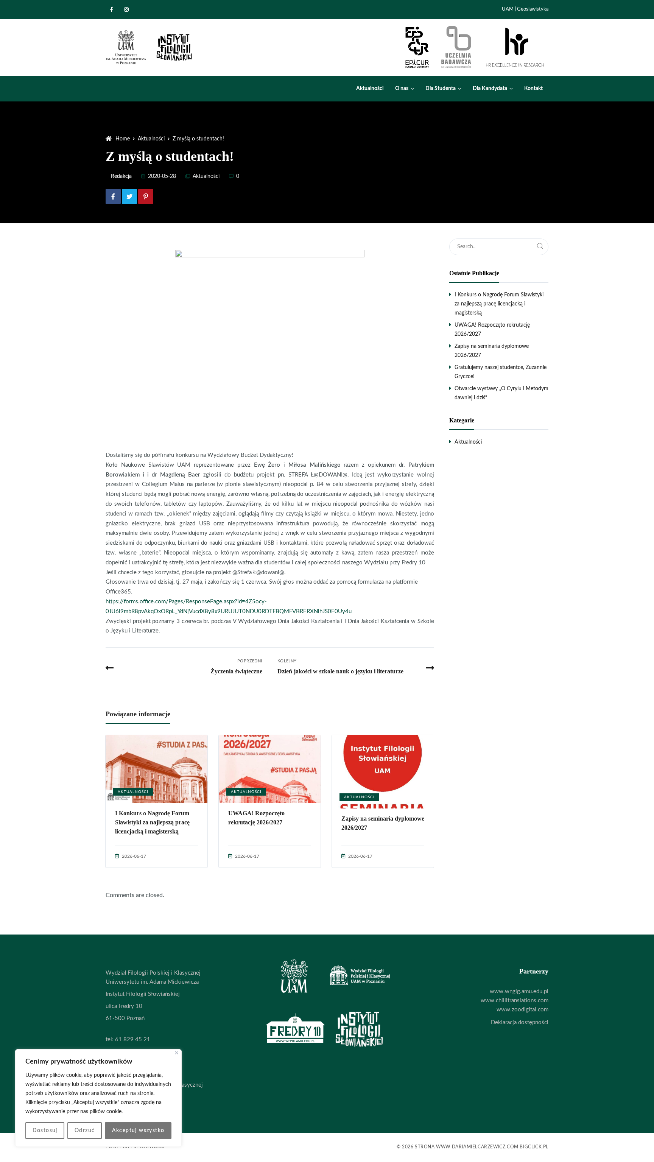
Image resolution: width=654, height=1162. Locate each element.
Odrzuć (85, 1130)
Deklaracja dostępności (519, 1022)
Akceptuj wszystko (138, 1130)
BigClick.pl (534, 1147)
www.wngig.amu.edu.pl (519, 991)
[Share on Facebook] (113, 196)
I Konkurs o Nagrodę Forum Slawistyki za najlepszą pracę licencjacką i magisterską (152, 822)
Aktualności (206, 176)
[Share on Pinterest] (145, 196)
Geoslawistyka (532, 9)
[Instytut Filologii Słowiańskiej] (150, 47)
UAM (508, 9)
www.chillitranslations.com (514, 1000)
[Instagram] (128, 9)
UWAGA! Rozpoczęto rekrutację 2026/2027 (256, 818)
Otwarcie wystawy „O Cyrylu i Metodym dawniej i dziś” (501, 393)
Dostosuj (45, 1130)
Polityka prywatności (135, 1147)
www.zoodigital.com (522, 1009)
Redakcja (121, 176)
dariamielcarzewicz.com (485, 1147)
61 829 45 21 (132, 1039)
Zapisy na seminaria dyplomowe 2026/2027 (382, 823)
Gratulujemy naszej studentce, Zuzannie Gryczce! (501, 372)
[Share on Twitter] (129, 196)
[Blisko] (176, 1053)
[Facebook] (113, 9)
